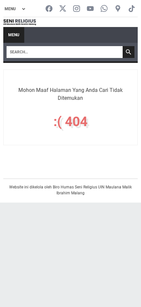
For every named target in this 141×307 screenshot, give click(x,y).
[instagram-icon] (76, 9)
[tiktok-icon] (132, 9)
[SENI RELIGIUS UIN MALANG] (19, 22)
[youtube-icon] (90, 9)
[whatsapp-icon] (104, 9)
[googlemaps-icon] (118, 9)
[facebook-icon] (49, 9)
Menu (13, 35)
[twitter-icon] (63, 9)
